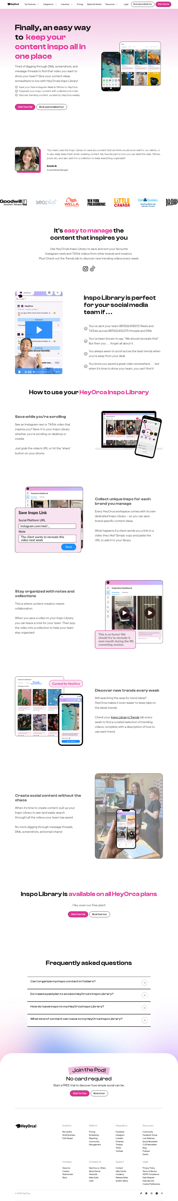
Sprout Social (94, 1171)
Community (148, 1132)
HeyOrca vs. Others (97, 1168)
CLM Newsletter (150, 1144)
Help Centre (121, 1171)
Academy (120, 1174)
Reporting (93, 1138)
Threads (119, 1144)
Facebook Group (150, 1135)
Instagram (120, 1135)
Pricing (80, 4)
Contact (119, 1168)
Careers (65, 1171)
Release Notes (122, 1177)
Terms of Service (150, 1171)
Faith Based (67, 1138)
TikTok (118, 1148)
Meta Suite (93, 1177)
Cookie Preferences (151, 1184)
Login (126, 4)
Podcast (146, 1151)
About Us (66, 1168)
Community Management (95, 1143)
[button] (32, 4)
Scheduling (94, 1135)
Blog (145, 1148)
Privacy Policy (149, 1168)
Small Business (68, 1135)
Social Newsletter (150, 1141)
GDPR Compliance (151, 1174)
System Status (122, 1181)
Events (145, 1154)
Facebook (120, 1132)
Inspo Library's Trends (125, 717)
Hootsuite (93, 1174)
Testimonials (67, 1174)
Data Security (148, 1181)
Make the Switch (94, 4)
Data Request (148, 1177)
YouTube (119, 1151)
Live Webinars (149, 1138)
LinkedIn (119, 1138)
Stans (64, 1177)
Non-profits (67, 1132)
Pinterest (120, 1141)
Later (91, 1181)
